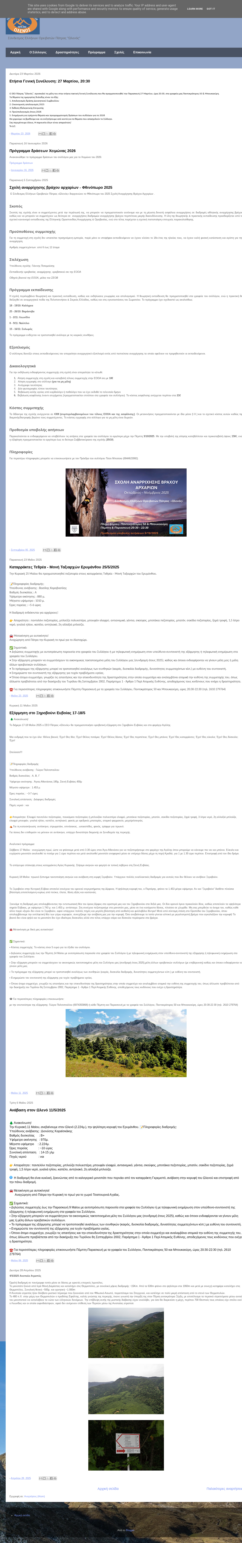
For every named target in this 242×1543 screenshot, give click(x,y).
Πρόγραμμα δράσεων (21, 163)
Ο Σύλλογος (38, 52)
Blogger (130, 1530)
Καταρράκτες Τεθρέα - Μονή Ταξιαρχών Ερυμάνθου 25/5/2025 (64, 567)
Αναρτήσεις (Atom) (34, 1496)
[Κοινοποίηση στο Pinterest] (54, 134)
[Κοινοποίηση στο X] (47, 134)
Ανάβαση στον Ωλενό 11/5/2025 (37, 1110)
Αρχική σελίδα (108, 1489)
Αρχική (15, 52)
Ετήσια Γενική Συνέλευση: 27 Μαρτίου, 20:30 (49, 81)
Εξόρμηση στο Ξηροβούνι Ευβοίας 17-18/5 (47, 713)
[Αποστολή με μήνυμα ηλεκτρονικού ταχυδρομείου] (40, 134)
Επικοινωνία (142, 52)
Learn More (195, 8)
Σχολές (119, 52)
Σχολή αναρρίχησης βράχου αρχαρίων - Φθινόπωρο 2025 (60, 187)
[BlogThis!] (44, 134)
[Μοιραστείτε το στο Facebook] (51, 134)
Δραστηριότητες (67, 52)
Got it (211, 8)
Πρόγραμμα (96, 52)
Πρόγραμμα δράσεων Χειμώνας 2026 (42, 151)
